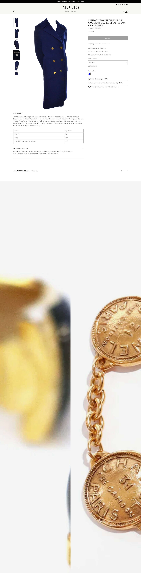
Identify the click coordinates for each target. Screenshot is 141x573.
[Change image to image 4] (16, 55)
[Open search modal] (14, 11)
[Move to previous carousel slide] (122, 170)
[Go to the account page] (123, 11)
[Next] (95, 1)
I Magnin (91, 28)
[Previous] (46, 1)
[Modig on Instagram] (118, 4)
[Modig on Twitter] (124, 4)
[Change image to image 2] (16, 33)
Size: (92, 59)
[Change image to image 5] (16, 66)
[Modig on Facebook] (116, 4)
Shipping (91, 44)
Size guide (93, 66)
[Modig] (70, 7)
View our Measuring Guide (114, 83)
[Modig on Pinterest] (120, 4)
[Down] (16, 76)
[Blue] (89, 74)
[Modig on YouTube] (127, 4)
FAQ (109, 87)
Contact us (115, 87)
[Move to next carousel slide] (126, 170)
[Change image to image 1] (16, 22)
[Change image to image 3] (16, 44)
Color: (92, 71)
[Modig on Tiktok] (122, 4)
